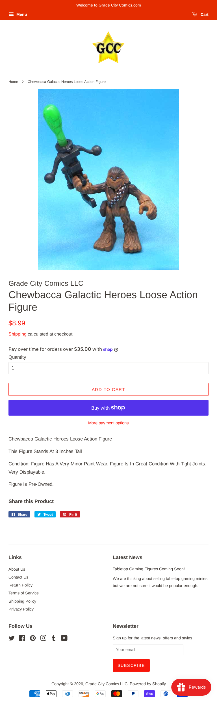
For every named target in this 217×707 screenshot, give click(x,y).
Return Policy (20, 585)
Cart (204, 14)
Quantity (17, 357)
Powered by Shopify (148, 684)
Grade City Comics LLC (106, 684)
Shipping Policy (22, 601)
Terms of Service (23, 593)
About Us (16, 569)
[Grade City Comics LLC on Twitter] (11, 639)
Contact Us (18, 577)
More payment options (108, 422)
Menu (21, 14)
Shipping (17, 334)
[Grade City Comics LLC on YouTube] (64, 639)
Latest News (127, 557)
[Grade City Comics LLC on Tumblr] (54, 639)
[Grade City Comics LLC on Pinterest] (33, 639)
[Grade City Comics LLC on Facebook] (22, 639)
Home (13, 81)
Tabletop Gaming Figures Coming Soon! (149, 569)
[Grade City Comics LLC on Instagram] (43, 639)
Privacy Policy (21, 609)
